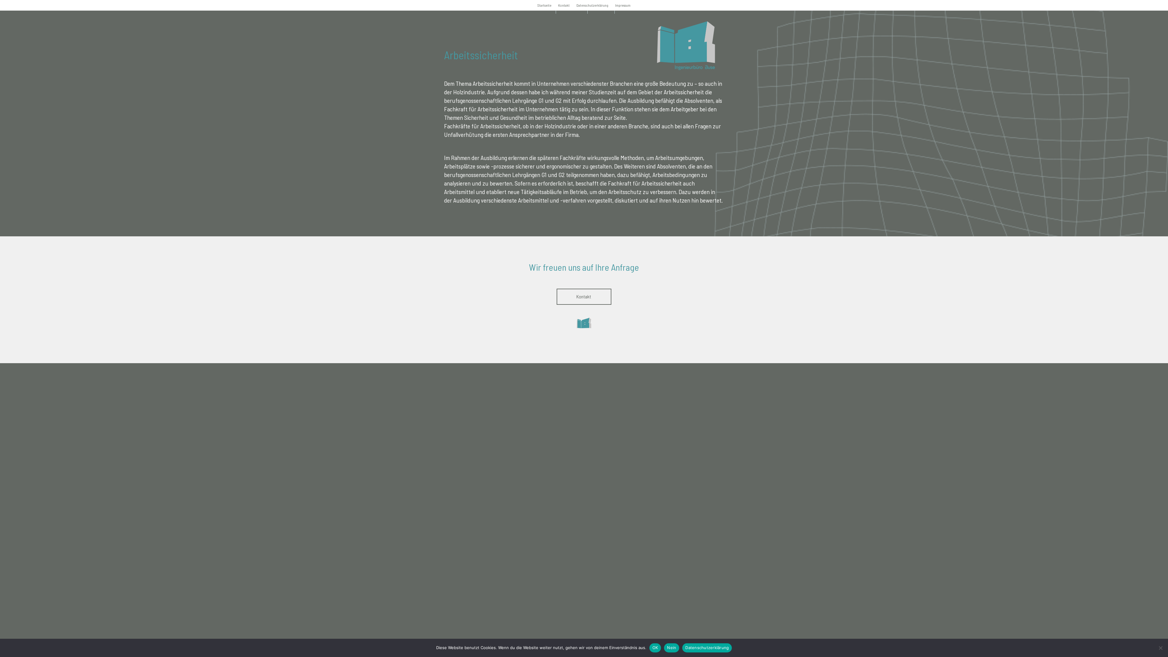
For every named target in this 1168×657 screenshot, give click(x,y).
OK (655, 647)
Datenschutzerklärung (592, 5)
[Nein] (1160, 648)
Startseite (544, 5)
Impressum (623, 5)
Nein (671, 647)
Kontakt (564, 5)
